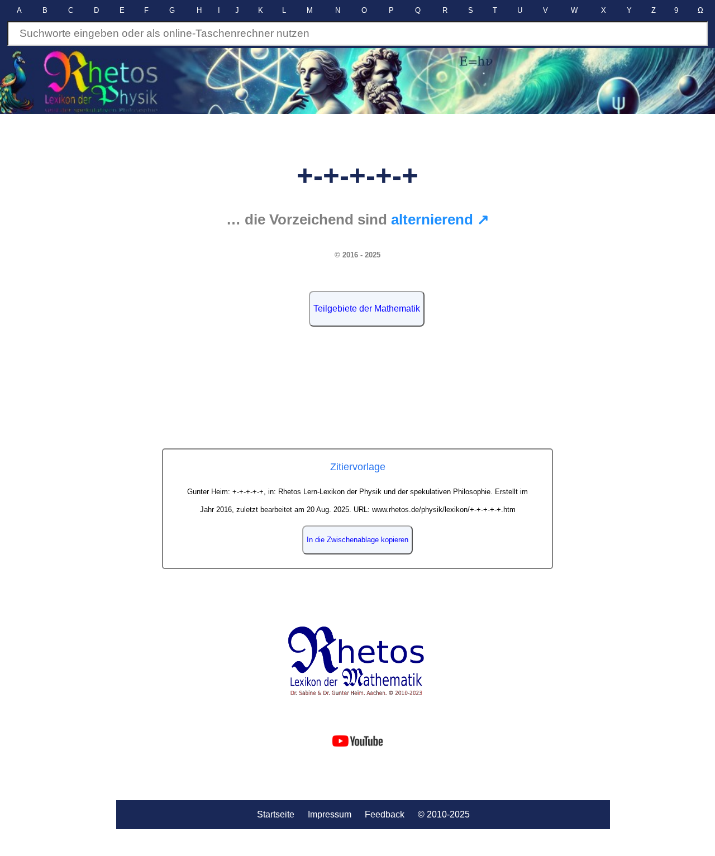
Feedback (384, 814)
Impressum (329, 814)
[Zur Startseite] (357, 661)
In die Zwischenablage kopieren (357, 539)
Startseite (275, 814)
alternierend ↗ (440, 219)
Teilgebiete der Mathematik (366, 308)
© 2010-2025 (444, 814)
